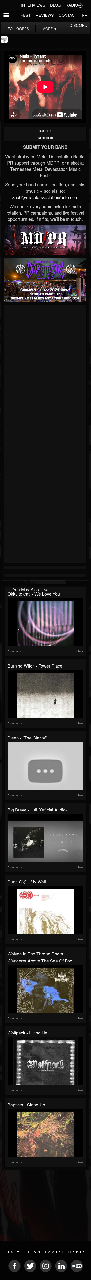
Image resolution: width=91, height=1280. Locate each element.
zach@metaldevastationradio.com (45, 197)
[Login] (80, 5)
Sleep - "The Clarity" (27, 737)
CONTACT (68, 15)
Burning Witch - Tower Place (35, 665)
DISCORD (78, 25)
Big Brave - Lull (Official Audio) (37, 809)
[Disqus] (45, 371)
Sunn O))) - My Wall (27, 881)
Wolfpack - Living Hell (28, 1032)
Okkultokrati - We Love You (34, 593)
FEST (26, 15)
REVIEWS (45, 15)
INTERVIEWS (33, 5)
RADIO (72, 5)
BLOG (55, 5)
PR (85, 15)
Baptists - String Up (26, 1104)
